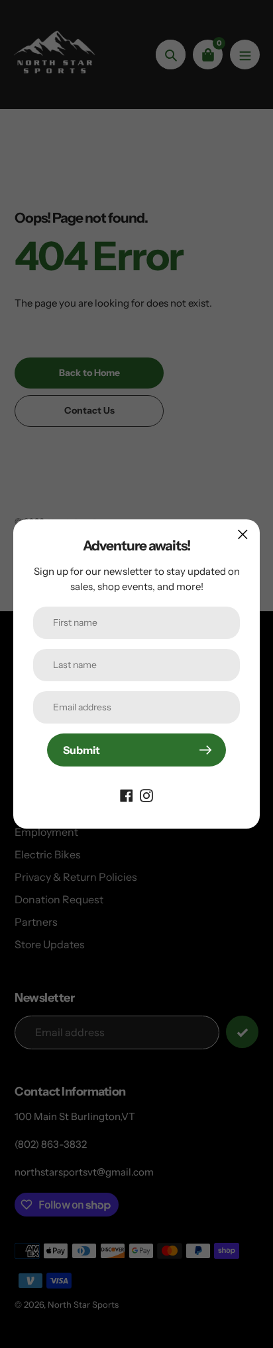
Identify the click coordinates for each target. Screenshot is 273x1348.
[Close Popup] (243, 534)
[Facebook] (126, 794)
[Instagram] (146, 794)
